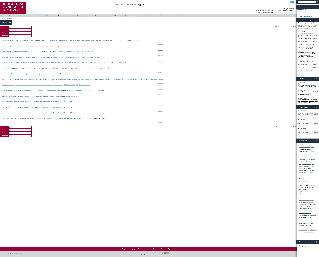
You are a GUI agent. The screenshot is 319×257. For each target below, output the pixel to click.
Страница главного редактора (168, 15)
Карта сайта (171, 249)
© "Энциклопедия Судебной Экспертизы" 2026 (148, 254)
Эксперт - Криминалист (305, 246)
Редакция (133, 249)
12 (107, 27)
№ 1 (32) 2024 (302, 120)
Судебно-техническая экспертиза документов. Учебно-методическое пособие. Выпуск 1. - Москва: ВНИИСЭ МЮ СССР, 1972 (38, 101)
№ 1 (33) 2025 (302, 111)
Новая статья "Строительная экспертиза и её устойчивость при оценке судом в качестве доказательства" (308, 101)
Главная (3, 15)
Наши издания (153, 15)
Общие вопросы (25, 15)
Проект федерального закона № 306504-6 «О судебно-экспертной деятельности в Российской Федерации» (308, 93)
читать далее (160, 44)
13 (109, 27)
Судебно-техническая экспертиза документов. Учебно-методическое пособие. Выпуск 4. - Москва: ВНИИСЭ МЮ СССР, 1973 (38, 113)
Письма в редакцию (184, 15)
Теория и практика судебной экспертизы (43, 15)
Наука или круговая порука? (306, 23)
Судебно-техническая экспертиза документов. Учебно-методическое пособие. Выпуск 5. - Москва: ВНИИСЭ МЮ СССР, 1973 (38, 107)
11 (105, 27)
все (316, 79)
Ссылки (163, 249)
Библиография (118, 15)
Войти (302, 14)
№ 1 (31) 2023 (302, 129)
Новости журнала (129, 15)
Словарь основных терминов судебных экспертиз (90, 15)
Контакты (155, 249)
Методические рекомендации (66, 15)
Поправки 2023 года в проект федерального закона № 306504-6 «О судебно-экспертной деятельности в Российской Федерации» (307, 55)
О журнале (125, 249)
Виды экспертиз (13, 15)
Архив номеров (142, 15)
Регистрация (309, 14)
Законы (109, 15)
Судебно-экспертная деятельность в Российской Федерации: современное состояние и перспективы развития (307, 85)
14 (111, 27)
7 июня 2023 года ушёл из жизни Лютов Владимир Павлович (307, 32)
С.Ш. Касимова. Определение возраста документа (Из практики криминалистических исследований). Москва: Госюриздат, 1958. (38, 74)
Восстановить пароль (306, 16)
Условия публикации (144, 249)
